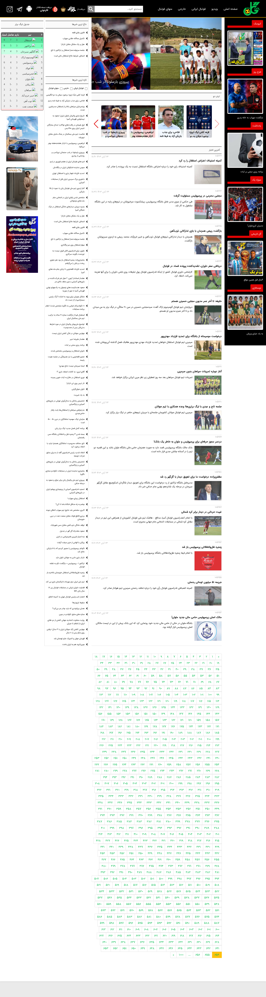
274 (162, 771)
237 (123, 752)
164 (156, 720)
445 (188, 853)
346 (119, 802)
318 (135, 790)
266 (106, 764)
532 (121, 891)
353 (178, 809)
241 (208, 758)
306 (116, 783)
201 (200, 739)
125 (124, 701)
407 (163, 834)
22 (196, 663)
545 (119, 898)
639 (113, 942)
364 (198, 815)
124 (133, 701)
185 (217, 733)
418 (190, 841)
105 (168, 695)
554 (158, 904)
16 (111, 657)
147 (181, 714)
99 (218, 695)
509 (207, 885)
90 (160, 688)
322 (99, 790)
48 (113, 669)
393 (169, 828)
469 (207, 866)
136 (154, 707)
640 (104, 942)
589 (196, 923)
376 (207, 821)
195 (129, 733)
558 (118, 904)
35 (217, 669)
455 (216, 859)
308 (97, 783)
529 (150, 891)
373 (112, 815)
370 (140, 815)
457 (197, 859)
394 (160, 828)
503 (134, 879)
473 (170, 866)
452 (122, 853)
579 (168, 917)
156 (100, 714)
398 (121, 828)
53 (202, 676)
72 (179, 682)
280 (106, 771)
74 (163, 682)
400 (103, 828)
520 (108, 885)
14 (126, 657)
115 (209, 701)
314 (172, 790)
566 (169, 910)
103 (185, 695)
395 (150, 828)
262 (143, 764)
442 (217, 853)
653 (105, 948)
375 (216, 821)
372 (122, 815)
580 (158, 917)
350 (207, 809)
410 (135, 834)
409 (144, 834)
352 (188, 809)
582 (139, 917)
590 (187, 923)
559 (108, 904)
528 (159, 891)
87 (184, 688)
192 (155, 733)
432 (189, 847)
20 (211, 663)
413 (109, 834)
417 (199, 841)
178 (155, 726)
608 (146, 929)
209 (129, 739)
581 (149, 917)
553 (168, 904)
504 (124, 879)
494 (217, 879)
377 (197, 821)
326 (188, 796)
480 (104, 866)
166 (138, 720)
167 (129, 720)
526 (178, 891)
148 (172, 714)
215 (199, 745)
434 (169, 847)
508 (217, 885)
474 (161, 866)
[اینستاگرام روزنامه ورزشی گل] (22, 244)
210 (120, 739)
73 (171, 682)
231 (181, 752)
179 (146, 726)
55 (185, 676)
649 (143, 948)
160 (190, 720)
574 (216, 917)
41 (169, 669)
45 (137, 669)
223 (129, 745)
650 (133, 948)
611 (120, 929)
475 (151, 866)
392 (179, 828)
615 (208, 936)
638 (123, 942)
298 (189, 783)
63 (122, 676)
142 (101, 707)
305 (125, 783)
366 (178, 815)
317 (145, 790)
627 (101, 936)
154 (118, 714)
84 (209, 688)
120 (167, 701)
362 (217, 815)
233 (161, 752)
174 (191, 726)
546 (109, 898)
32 (118, 663)
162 (173, 720)
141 (110, 707)
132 (191, 707)
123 (142, 701)
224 (120, 745)
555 (148, 904)
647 (161, 948)
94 (130, 688)
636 (142, 942)
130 (209, 707)
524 (198, 891)
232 (171, 752)
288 (159, 777)
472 (180, 866)
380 (168, 821)
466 (113, 859)
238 (114, 752)
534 (101, 891)
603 (191, 929)
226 (102, 745)
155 (109, 714)
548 (216, 904)
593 (159, 923)
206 (156, 739)
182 (120, 726)
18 (96, 657)
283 (207, 777)
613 (103, 929)
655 (207, 955)
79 (123, 682)
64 (114, 676)
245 (171, 758)
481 (217, 872)
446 (178, 853)
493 (103, 872)
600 (217, 929)
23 (188, 663)
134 (173, 707)
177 (164, 726)
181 (128, 726)
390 (197, 828)
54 (193, 676)
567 (160, 910)
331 (140, 796)
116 (200, 701)
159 (199, 720)
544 (129, 898)
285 (188, 777)
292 (124, 777)
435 (159, 847)
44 (145, 669)
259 (169, 764)
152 (137, 714)
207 (147, 739)
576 (197, 917)
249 (134, 758)
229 (199, 752)
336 (216, 802)
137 (145, 707)
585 (109, 917)
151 (146, 714)
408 (153, 834)
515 (153, 885)
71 (187, 682)
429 (217, 847)
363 (207, 815)
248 (143, 758)
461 (160, 859)
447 (169, 853)
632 (180, 942)
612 (112, 929)
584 (119, 917)
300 (171, 783)
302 (153, 783)
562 (208, 910)
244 (180, 758)
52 (210, 676)
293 (114, 777)
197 (111, 733)
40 (177, 669)
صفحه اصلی (231, 9)
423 (145, 841)
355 (158, 809)
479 (113, 866)
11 (148, 657)
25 (172, 663)
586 (99, 917)
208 (138, 739)
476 (142, 866)
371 (131, 815)
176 (173, 726)
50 (98, 669)
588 (206, 923)
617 (191, 936)
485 (178, 872)
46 (129, 669)
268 (217, 771)
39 (184, 669)
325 (197, 796)
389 (206, 828)
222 (138, 745)
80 (115, 682)
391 (188, 828)
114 (217, 701)
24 (180, 663)
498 (179, 879)
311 (199, 790)
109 (133, 695)
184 (101, 726)
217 (182, 745)
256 (198, 764)
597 (121, 923)
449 (150, 853)
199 (217, 739)
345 (129, 802)
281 (97, 771)
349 (217, 809)
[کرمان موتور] (22, 138)
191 (163, 733)
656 (198, 955)
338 (197, 802)
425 (126, 841)
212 (104, 739)
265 (115, 764)
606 (164, 929)
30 (133, 663)
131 (200, 707)
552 (178, 904)
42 (161, 669)
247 (152, 758)
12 (141, 657)
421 (164, 841)
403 (199, 834)
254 (217, 764)
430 (208, 847)
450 (140, 853)
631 (190, 942)
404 (190, 834)
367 (169, 815)
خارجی (182, 9)
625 (119, 936)
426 (117, 841)
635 (151, 942)
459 (177, 859)
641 (217, 948)
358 (128, 809)
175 (182, 726)
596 (131, 923)
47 (121, 669)
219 (164, 745)
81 (108, 682)
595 (140, 923)
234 (152, 752)
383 (139, 821)
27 (157, 663)
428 (98, 841)
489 (139, 872)
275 (153, 771)
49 (105, 669)
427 (108, 841)
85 (201, 688)
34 (101, 663)
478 (122, 866)
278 (124, 771)
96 (114, 688)
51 (218, 676)
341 (168, 802)
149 (163, 714)
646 (171, 948)
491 (121, 872)
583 (129, 917)
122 (150, 701)
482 (207, 872)
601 (209, 929)
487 (159, 872)
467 (104, 859)
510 (199, 885)
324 (207, 796)
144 (208, 714)
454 (102, 853)
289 (150, 777)
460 (168, 859)
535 (216, 898)
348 (100, 802)
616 (200, 936)
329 (159, 796)
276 (143, 771)
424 (136, 841)
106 (159, 695)
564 (189, 910)
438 (130, 847)
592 (169, 923)
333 (121, 796)
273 (171, 771)
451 (131, 853)
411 (127, 834)
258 (178, 764)
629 (208, 942)
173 (200, 726)
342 (159, 802)
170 (103, 720)
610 (129, 929)
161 (181, 720)
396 (140, 828)
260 (160, 764)
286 (178, 777)
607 (155, 929)
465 (122, 859)
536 (206, 898)
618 (182, 936)
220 (156, 745)
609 (137, 929)
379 (177, 821)
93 (138, 688)
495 (207, 879)
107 (151, 695)
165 (147, 720)
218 (173, 745)
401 (217, 834)
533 (111, 891)
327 (178, 796)
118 (184, 701)
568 (150, 910)
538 (186, 898)
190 (172, 733)
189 (180, 733)
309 (217, 790)
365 (188, 815)
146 (190, 714)
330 (150, 796)
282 (217, 777)
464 (132, 859)
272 (181, 771)
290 (141, 777)
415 (217, 841)
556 (138, 904)
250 (124, 758)
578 (177, 917)
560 (99, 904)
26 (164, 663)
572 (113, 910)
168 (121, 720)
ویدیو (214, 9)
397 (131, 828)
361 (100, 809)
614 (217, 936)
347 (110, 802)
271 (190, 771)
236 (133, 752)
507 (96, 879)
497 (189, 879)
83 (217, 688)
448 (159, 853)
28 (149, 663)
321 (108, 790)
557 (128, 904)
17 (103, 657)
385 (119, 821)
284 (198, 777)
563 (198, 910)
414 (101, 834)
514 (163, 885)
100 (210, 695)
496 (198, 879)
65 (106, 676)
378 (187, 821)
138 (136, 707)
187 (199, 733)
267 (97, 764)
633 (171, 942)
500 (161, 879)
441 (102, 847)
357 (138, 809)
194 (137, 733)
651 (124, 948)
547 (100, 898)
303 (144, 783)
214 (208, 745)
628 (217, 942)
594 (150, 923)
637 (132, 942)
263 (133, 764)
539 (176, 898)
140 (118, 707)
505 (115, 879)
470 (198, 866)
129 (217, 707)
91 (153, 688)
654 (217, 955)
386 (109, 821)
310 (208, 790)
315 (163, 790)
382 (149, 821)
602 (200, 929)
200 (209, 739)
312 (191, 790)
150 (154, 714)
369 (150, 815)
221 (147, 745)
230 (190, 752)
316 (154, 790)
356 (148, 809)
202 (192, 739)
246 (162, 758)
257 (188, 764)
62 (130, 676)
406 (172, 834)
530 (140, 891)
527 (169, 891)
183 (110, 726)
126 (115, 701)
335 (101, 796)
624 (129, 936)
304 (135, 783)
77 (139, 682)
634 (161, 942)
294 (105, 777)
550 (197, 904)
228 (208, 752)
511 (190, 885)
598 (111, 923)
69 (202, 682)
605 (173, 929)
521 (99, 885)
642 (208, 948)
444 (198, 853)
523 (207, 891)
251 (116, 758)
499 (170, 879)
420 (172, 841)
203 (183, 739)
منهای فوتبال (165, 9)
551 (188, 904)
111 (117, 695)
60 (145, 676)
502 (143, 879)
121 (159, 701)
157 (217, 720)
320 (117, 790)
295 (217, 783)
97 (106, 688)
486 (168, 872)
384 (129, 821)
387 (99, 821)
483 (198, 872)
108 (142, 695)
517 (135, 885)
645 (180, 948)
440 (111, 847)
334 (111, 796)
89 (168, 688)
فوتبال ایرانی (199, 9)
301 (163, 783)
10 (155, 657)
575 (207, 917)
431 (198, 847)
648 (152, 948)
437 (140, 847)
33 (110, 663)
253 (96, 758)
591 (178, 923)
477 (132, 866)
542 (148, 898)
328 (168, 796)
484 (188, 872)
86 (192, 688)
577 (187, 917)
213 (217, 745)
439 (121, 847)
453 (112, 853)
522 (217, 891)
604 (182, 929)
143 (217, 714)
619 (173, 936)
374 (102, 815)
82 (100, 682)
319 (126, 790)
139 (127, 707)
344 (139, 802)
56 (177, 676)
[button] (96, 124)
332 (131, 796)
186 (208, 733)
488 (149, 872)
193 (146, 733)
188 (189, 733)
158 (208, 720)
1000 (181, 955)
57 (169, 676)
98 (98, 688)
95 (122, 688)
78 (131, 682)
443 (207, 853)
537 (196, 898)
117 (192, 701)
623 (138, 936)
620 (165, 936)
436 (150, 847)
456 (207, 859)
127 (107, 701)
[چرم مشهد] (22, 189)
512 (181, 885)
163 (165, 720)
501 (152, 879)
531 (131, 891)
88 (176, 688)
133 (182, 707)
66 (99, 676)
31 (126, 663)
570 (131, 910)
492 (112, 872)
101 (201, 695)
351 (198, 809)
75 (155, 682)
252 (106, 758)
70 (194, 682)
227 (217, 752)
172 (209, 726)
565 (179, 910)
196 (120, 733)
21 (203, 663)
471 (189, 866)
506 (106, 879)
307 (107, 783)
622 (147, 936)
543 (139, 898)
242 (199, 758)
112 (109, 695)
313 (181, 790)
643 (199, 948)
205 (165, 739)
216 (191, 745)
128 (98, 701)
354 (168, 809)
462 (151, 859)
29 (141, 663)
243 (190, 758)
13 (133, 657)
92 (145, 688)
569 (141, 910)
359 (118, 809)
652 (115, 948)
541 (158, 898)
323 (216, 796)
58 (161, 676)
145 (199, 714)
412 (119, 834)
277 (134, 771)
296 (208, 783)
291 (132, 777)
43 (154, 669)
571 (122, 910)
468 (217, 866)
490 (130, 872)
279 (115, 771)
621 (156, 936)
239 (104, 752)
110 (125, 695)
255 (207, 764)
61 (138, 676)
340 (177, 802)
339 (187, 802)
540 (167, 898)
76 (147, 682)
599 (102, 923)
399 (112, 828)
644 (189, 948)
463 (141, 859)
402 (209, 834)
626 (110, 936)
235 (142, 752)
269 (208, 771)
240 (217, 758)
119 (175, 701)
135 (163, 707)
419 (181, 841)
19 (218, 663)
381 (159, 821)
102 (194, 695)
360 (109, 809)
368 (159, 815)
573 (103, 910)
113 (101, 695)
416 (208, 841)
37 (201, 669)
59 (152, 676)
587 (216, 923)
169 (112, 720)
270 (199, 771)
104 (176, 695)
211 (112, 739)
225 (110, 745)
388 (216, 828)
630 (199, 942)
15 (118, 657)
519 (117, 885)
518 (126, 885)
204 (174, 739)
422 (154, 841)
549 (207, 904)
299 (180, 783)
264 (124, 764)
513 (172, 885)
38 (193, 669)
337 (207, 802)
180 (137, 726)
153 (128, 714)
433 (179, 847)
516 (144, 885)
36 (209, 669)
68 (209, 682)
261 (151, 764)
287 (169, 777)
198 (102, 733)
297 (199, 783)
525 (188, 891)
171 (217, 726)
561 (217, 910)
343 (149, 802)
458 (187, 859)
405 (181, 834)
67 (217, 682)
